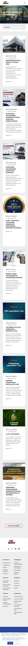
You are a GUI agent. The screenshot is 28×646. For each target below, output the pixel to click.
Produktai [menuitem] (6, 559)
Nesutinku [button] (17, 643)
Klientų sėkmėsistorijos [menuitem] (7, 599)
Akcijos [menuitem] (16, 588)
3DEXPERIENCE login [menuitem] (18, 613)
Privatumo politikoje (5, 635)
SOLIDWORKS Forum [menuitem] (18, 602)
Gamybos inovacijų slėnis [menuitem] (7, 603)
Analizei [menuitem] (5, 567)
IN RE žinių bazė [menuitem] (18, 596)
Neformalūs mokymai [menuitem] (6, 581)
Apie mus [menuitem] (5, 593)
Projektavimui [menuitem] (6, 563)
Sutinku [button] (10, 643)
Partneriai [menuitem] (5, 606)
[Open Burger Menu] (24, 3)
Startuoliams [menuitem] (17, 570)
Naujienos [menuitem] (17, 577)
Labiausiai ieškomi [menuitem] (16, 573)
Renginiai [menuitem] (16, 583)
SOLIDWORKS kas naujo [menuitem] (18, 605)
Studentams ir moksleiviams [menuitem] (17, 567)
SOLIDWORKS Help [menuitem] (18, 609)
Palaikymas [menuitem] (17, 593)
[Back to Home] (6, 2)
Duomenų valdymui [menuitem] (5, 570)
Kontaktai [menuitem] (5, 596)
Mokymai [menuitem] (5, 577)
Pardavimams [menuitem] (6, 565)
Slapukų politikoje (14, 635)
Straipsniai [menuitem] (16, 585)
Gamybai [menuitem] (5, 573)
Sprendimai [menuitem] (17, 559)
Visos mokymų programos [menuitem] (6, 585)
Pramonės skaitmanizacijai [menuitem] (18, 563)
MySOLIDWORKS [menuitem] (18, 599)
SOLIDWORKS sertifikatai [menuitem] (6, 589)
